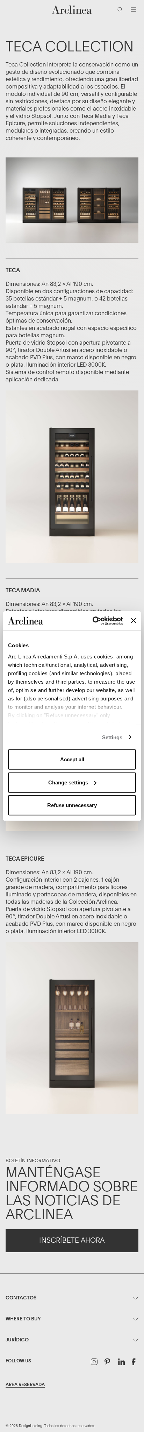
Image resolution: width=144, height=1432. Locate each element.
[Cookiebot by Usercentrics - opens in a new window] (93, 620)
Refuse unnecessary (72, 805)
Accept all (72, 759)
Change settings (68, 782)
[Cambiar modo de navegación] (133, 9)
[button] (121, 11)
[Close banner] (133, 620)
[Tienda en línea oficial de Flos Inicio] (72, 9)
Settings (112, 737)
